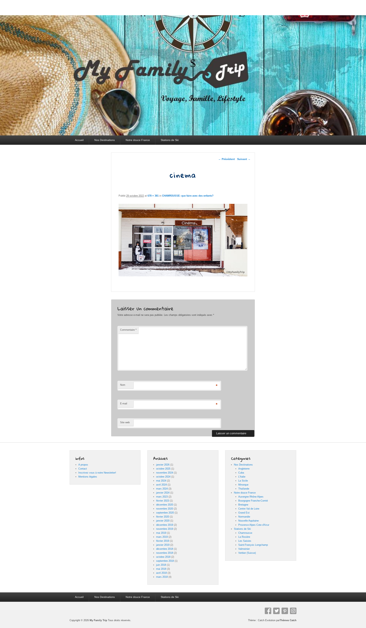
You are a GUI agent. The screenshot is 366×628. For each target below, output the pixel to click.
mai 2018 (161, 568)
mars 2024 (162, 488)
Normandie (244, 516)
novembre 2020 (164, 508)
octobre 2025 (163, 468)
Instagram (293, 611)
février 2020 (162, 516)
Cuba (241, 472)
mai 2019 (161, 532)
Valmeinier (244, 548)
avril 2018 (161, 572)
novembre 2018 (164, 552)
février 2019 (162, 540)
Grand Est (244, 512)
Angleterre (244, 468)
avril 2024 (161, 484)
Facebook (268, 611)
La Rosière (244, 536)
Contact (82, 468)
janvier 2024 (162, 492)
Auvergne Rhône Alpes (250, 496)
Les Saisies (244, 540)
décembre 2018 (164, 548)
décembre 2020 (164, 504)
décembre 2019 (164, 524)
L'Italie (241, 476)
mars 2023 (162, 496)
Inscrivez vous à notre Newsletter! (97, 472)
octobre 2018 (163, 556)
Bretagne (243, 504)
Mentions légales (87, 476)
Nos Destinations (104, 140)
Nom (122, 384)
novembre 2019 (164, 528)
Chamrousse (245, 532)
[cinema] (183, 275)
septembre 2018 (165, 560)
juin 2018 (161, 564)
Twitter (276, 611)
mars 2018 (162, 576)
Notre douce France (138, 140)
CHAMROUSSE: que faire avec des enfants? (188, 195)
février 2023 (162, 500)
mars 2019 (162, 536)
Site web (125, 422)
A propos (83, 464)
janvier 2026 (162, 464)
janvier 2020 (162, 520)
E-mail (123, 403)
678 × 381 (153, 195)
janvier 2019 (162, 544)
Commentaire (128, 329)
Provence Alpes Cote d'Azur (253, 524)
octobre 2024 (163, 476)
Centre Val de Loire (248, 508)
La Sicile (243, 480)
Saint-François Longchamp (253, 544)
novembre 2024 (164, 472)
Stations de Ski (170, 140)
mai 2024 (161, 480)
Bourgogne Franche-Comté (253, 500)
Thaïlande (243, 488)
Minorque (243, 484)
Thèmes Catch (288, 620)
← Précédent (226, 159)
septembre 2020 (165, 512)
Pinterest (285, 611)
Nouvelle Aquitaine (248, 520)
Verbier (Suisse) (247, 552)
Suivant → (243, 159)
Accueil (79, 140)
